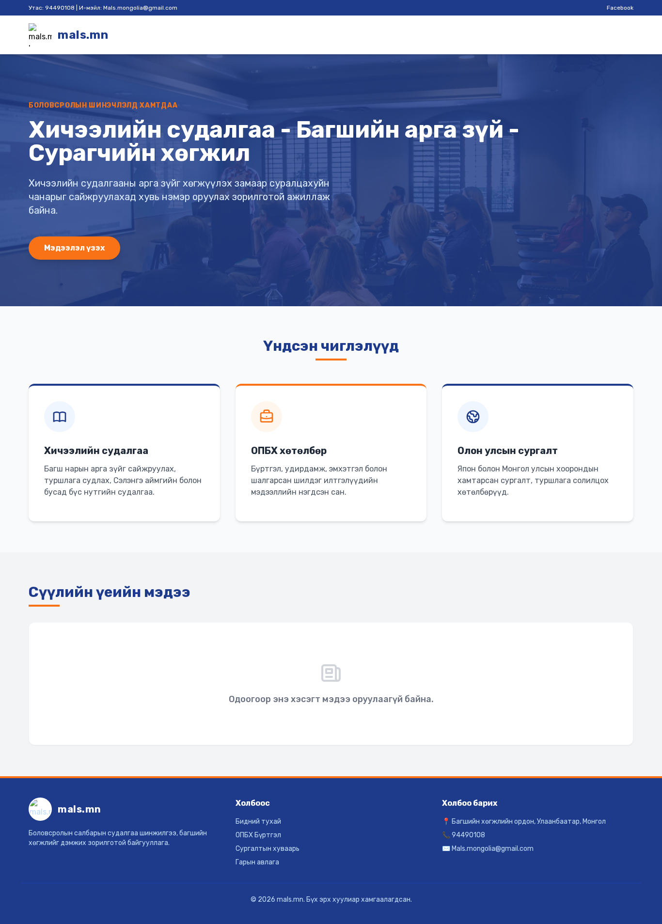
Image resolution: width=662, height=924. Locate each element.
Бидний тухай (258, 821)
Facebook (620, 7)
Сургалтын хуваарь (267, 849)
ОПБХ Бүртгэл (258, 835)
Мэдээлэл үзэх (74, 247)
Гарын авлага (257, 862)
